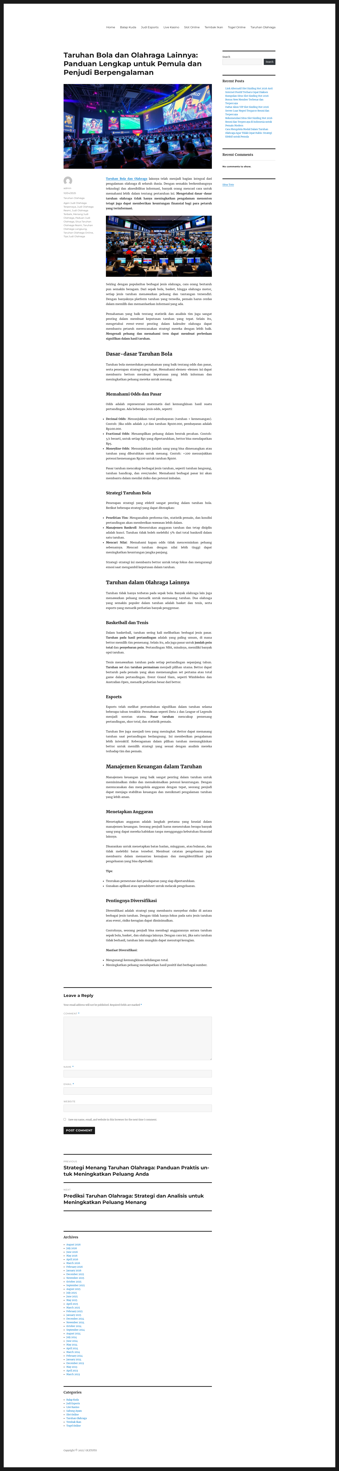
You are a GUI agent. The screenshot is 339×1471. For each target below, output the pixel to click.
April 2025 (72, 1303)
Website (70, 1101)
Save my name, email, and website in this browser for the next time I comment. (112, 1119)
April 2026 (72, 1259)
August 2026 (73, 1244)
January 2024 (73, 1359)
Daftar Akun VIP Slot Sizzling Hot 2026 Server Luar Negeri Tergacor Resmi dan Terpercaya (247, 111)
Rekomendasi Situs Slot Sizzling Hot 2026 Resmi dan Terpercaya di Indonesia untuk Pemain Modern (248, 122)
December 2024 (75, 1318)
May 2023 (71, 1366)
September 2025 (75, 1285)
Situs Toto (228, 184)
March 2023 (73, 1374)
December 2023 (75, 1363)
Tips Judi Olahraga (74, 236)
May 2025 (71, 1300)
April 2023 (72, 1370)
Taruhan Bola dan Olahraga (126, 178)
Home (110, 27)
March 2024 (73, 1352)
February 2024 (74, 1355)
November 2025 (75, 1277)
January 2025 (73, 1315)
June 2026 (72, 1252)
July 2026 (71, 1248)
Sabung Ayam (74, 1410)
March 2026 (73, 1263)
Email (69, 1084)
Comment (72, 1013)
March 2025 (73, 1307)
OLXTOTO (91, 1450)
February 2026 (74, 1266)
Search (226, 56)
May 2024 (71, 1344)
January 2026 (73, 1270)
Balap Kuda (128, 27)
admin (67, 188)
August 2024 (73, 1333)
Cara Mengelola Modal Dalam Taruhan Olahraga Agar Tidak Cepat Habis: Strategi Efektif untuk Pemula (248, 133)
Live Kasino (171, 27)
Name (69, 1066)
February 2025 (74, 1311)
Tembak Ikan (214, 27)
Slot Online (192, 27)
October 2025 (73, 1281)
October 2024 (73, 1326)
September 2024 (75, 1329)
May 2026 (72, 1255)
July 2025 (71, 1292)
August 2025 (73, 1289)
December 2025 (75, 1274)
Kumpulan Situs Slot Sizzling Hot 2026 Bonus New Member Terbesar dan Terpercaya (247, 99)
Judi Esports (150, 27)
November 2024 (75, 1322)
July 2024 (71, 1337)
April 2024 (72, 1348)
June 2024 (72, 1341)
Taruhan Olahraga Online (78, 232)
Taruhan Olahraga (263, 27)
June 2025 (72, 1296)
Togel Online (237, 27)
